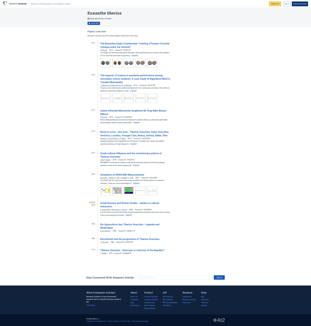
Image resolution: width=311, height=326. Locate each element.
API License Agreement (140, 321)
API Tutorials (168, 300)
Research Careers (189, 300)
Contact (204, 305)
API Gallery (167, 305)
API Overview (168, 297)
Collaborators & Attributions (96, 321)
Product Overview (151, 297)
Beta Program (149, 305)
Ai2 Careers (135, 305)
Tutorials (204, 303)
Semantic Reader (151, 300)
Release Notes (149, 308)
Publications (187, 297)
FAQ (202, 297)
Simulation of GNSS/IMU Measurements (122, 174)
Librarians (205, 300)
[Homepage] (14, 3)
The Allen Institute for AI (219, 320)
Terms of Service (113, 321)
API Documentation (170, 303)
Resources (187, 303)
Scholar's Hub (149, 303)
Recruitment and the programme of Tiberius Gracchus (130, 239)
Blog (133, 303)
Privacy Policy (125, 321)
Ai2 (98, 319)
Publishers (135, 300)
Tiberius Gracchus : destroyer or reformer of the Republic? (132, 250)
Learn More (90, 305)
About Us (134, 297)
